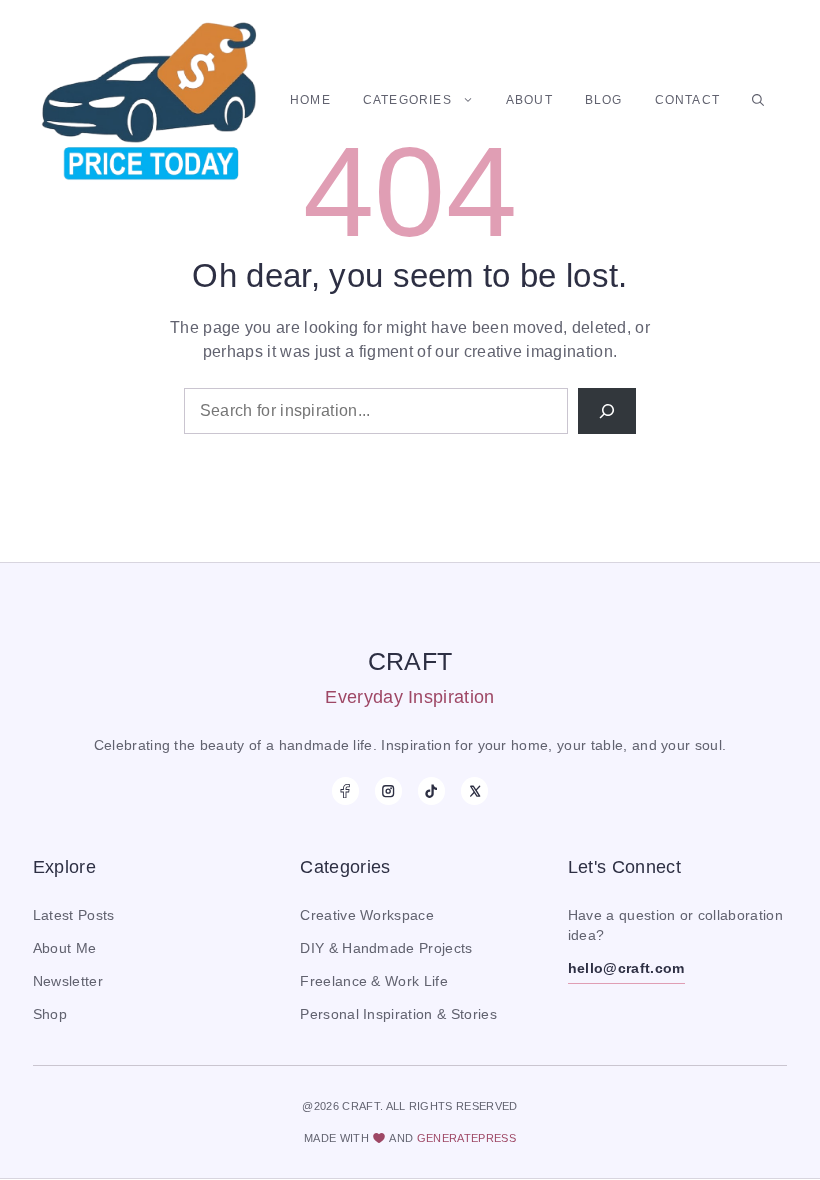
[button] (758, 100)
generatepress (466, 1138)
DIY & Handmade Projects (386, 948)
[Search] (607, 411)
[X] (474, 790)
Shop (50, 1014)
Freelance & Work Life (374, 981)
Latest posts (74, 915)
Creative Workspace (367, 915)
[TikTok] (431, 790)
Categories (407, 100)
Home (310, 100)
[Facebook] (345, 790)
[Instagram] (388, 790)
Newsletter (68, 981)
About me (65, 948)
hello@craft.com (626, 968)
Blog (604, 100)
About (529, 100)
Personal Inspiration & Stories (398, 1014)
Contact (687, 100)
